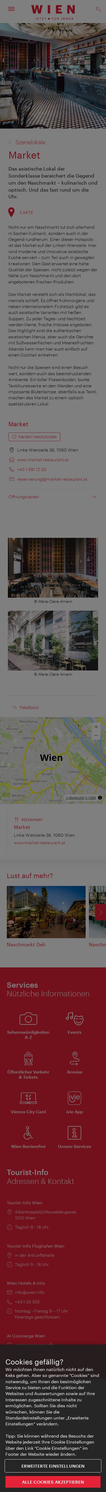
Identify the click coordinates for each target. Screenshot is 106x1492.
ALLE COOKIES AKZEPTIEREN (53, 1481)
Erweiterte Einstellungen (53, 1465)
